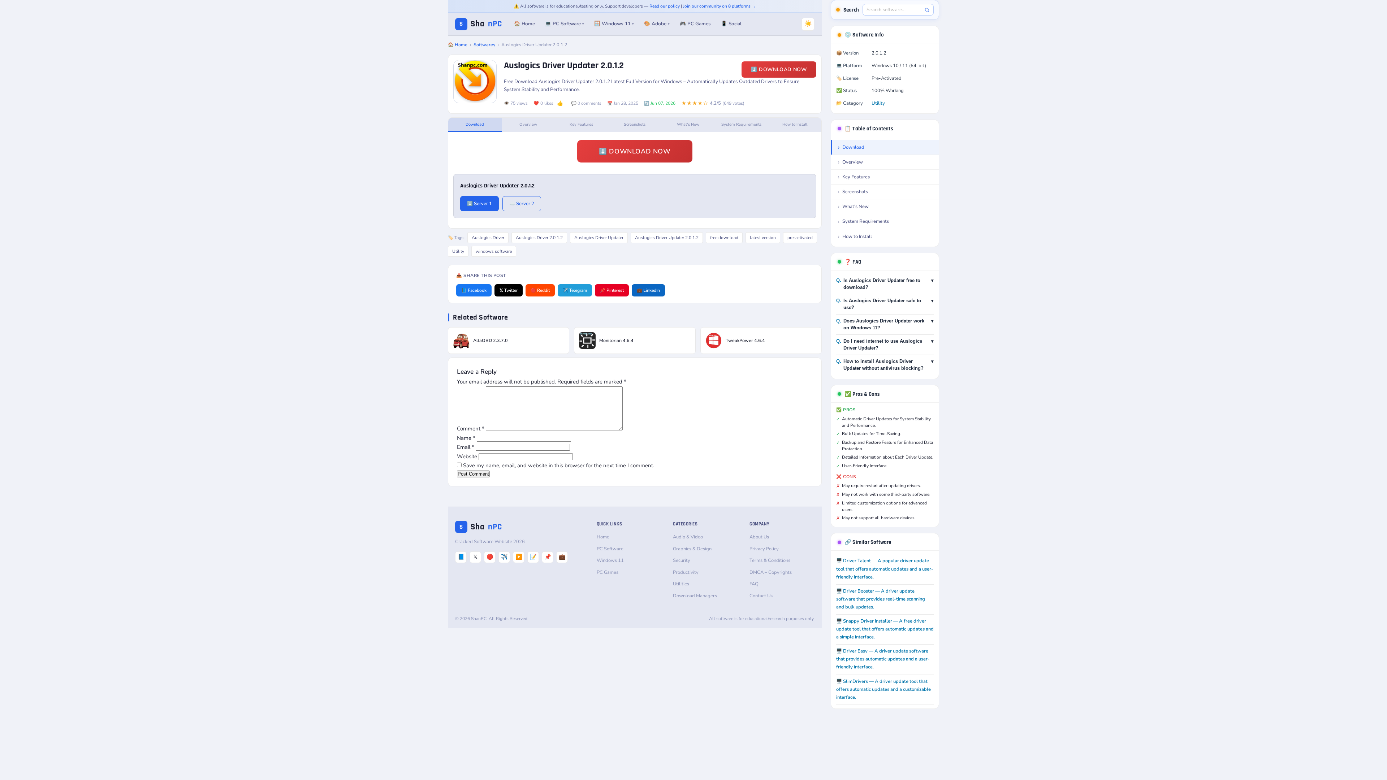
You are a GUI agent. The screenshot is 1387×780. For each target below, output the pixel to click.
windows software (494, 251)
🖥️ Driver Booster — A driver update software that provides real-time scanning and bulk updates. (880, 599)
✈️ (504, 556)
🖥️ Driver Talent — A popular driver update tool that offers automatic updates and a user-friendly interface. (884, 569)
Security (681, 560)
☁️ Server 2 (521, 203)
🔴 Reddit (540, 290)
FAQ (754, 584)
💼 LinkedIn (648, 290)
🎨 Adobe (657, 23)
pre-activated (800, 237)
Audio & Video (688, 537)
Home (603, 537)
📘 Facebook (474, 290)
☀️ (808, 24)
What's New (688, 124)
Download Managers (695, 596)
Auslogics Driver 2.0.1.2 (539, 237)
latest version (763, 237)
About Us (759, 537)
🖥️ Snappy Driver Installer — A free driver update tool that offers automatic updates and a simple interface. (885, 629)
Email (465, 447)
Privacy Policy (764, 549)
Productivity (686, 572)
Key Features (581, 124)
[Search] (927, 10)
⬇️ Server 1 (479, 203)
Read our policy (664, 6)
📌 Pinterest (612, 290)
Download (475, 124)
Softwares (484, 45)
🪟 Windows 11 (614, 23)
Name (466, 438)
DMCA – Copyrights (770, 572)
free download (724, 237)
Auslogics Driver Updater (598, 237)
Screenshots (634, 124)
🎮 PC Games (695, 23)
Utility (458, 251)
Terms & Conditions (769, 560)
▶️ (518, 556)
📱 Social (731, 23)
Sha (480, 24)
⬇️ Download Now (779, 69)
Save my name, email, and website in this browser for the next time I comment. (558, 465)
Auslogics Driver (488, 237)
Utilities (681, 584)
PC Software (610, 549)
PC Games (607, 572)
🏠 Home (524, 23)
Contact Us (761, 596)
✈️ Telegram (575, 290)
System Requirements (741, 124)
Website (467, 456)
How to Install (794, 124)
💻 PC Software (564, 23)
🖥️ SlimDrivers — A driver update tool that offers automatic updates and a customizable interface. (883, 689)
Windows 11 (610, 560)
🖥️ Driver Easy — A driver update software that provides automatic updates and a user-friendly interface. (883, 659)
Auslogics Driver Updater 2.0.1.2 (667, 237)
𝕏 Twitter (509, 290)
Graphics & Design (692, 549)
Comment (470, 428)
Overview (528, 124)
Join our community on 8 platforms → (719, 6)
